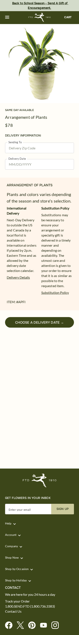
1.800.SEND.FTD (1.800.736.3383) (30, 606)
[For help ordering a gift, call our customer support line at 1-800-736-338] (39, 17)
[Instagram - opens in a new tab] (56, 625)
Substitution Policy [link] (55, 292)
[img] (39, 63)
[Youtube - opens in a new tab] (45, 625)
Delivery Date (17, 158)
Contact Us (13, 611)
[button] (7, 17)
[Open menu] (7, 17)
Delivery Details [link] (18, 277)
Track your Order (17, 601)
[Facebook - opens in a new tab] (10, 625)
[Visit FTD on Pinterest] (33, 625)
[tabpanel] (39, 63)
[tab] (39, 63)
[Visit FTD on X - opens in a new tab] (22, 625)
